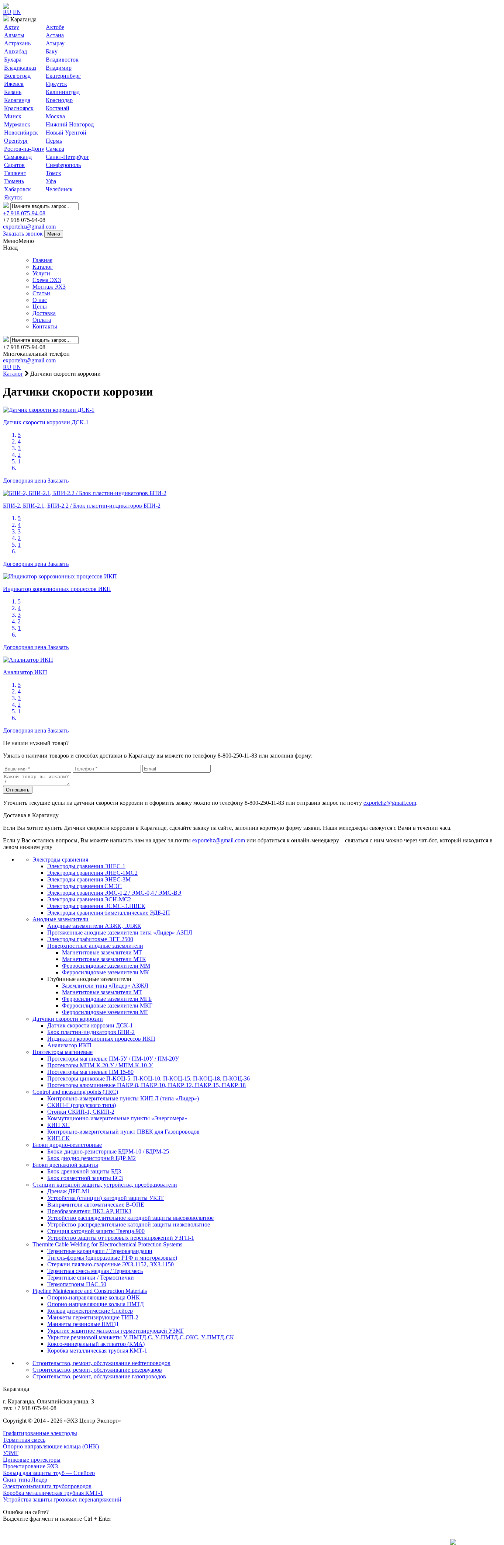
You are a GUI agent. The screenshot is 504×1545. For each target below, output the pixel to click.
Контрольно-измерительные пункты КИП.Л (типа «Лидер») (123, 1098)
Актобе (55, 27)
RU (7, 12)
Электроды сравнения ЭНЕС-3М (89, 879)
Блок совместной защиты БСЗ (85, 1178)
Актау (11, 27)
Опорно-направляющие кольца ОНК (93, 1297)
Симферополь (63, 165)
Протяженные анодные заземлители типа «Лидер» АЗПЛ (119, 932)
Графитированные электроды (40, 1433)
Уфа (51, 181)
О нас (39, 300)
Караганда (17, 100)
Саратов (14, 165)
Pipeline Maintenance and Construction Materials (89, 1291)
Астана (55, 35)
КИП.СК (58, 1138)
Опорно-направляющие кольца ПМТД (95, 1304)
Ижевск (14, 84)
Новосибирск (21, 132)
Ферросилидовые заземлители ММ (106, 966)
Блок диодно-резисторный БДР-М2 (91, 1158)
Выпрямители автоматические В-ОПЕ (95, 1204)
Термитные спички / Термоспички (90, 1277)
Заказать (58, 480)
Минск (12, 116)
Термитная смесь (24, 1440)
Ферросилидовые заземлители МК (105, 972)
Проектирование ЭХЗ (30, 1466)
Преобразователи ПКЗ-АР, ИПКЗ (89, 1211)
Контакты (44, 326)
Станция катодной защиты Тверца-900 (96, 1231)
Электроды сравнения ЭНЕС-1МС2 (92, 873)
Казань (12, 92)
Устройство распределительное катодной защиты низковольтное (128, 1224)
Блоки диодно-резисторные (67, 1145)
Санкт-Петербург (67, 157)
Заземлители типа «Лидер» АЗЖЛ (105, 985)
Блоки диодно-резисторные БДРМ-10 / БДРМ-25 (108, 1151)
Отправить (18, 790)
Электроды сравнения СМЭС (84, 886)
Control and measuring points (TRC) (75, 1092)
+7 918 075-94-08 (24, 213)
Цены (39, 306)
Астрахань (17, 43)
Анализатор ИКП (69, 1045)
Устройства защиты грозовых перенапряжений (62, 1499)
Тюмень (14, 181)
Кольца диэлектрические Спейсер (90, 1311)
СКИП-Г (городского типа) (81, 1105)
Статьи (41, 293)
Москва (55, 116)
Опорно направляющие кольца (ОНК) (51, 1446)
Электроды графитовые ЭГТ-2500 (90, 939)
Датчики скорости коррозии (67, 1019)
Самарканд (18, 157)
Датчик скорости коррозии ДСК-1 (90, 1025)
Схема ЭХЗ (46, 280)
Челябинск (59, 189)
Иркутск (56, 84)
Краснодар (59, 100)
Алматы (14, 35)
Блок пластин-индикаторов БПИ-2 (91, 1032)
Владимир (59, 68)
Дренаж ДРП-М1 (68, 1191)
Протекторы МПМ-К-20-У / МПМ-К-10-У (100, 1065)
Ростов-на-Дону (24, 149)
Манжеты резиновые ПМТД (82, 1324)
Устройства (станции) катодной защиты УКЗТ (105, 1198)
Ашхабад (15, 51)
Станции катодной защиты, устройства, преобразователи (104, 1185)
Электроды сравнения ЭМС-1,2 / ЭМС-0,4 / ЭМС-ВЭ (114, 893)
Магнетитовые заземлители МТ (102, 952)
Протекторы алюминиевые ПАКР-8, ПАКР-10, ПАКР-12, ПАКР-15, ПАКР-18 (146, 1085)
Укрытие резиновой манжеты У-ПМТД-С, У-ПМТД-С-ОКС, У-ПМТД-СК (140, 1337)
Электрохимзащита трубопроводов (47, 1486)
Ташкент (15, 173)
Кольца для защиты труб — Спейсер (49, 1473)
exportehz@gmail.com (29, 226)
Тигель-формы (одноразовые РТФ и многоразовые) (112, 1258)
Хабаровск (17, 189)
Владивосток (62, 59)
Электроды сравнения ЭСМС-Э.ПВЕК (96, 906)
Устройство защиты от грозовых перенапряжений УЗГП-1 (120, 1238)
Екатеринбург (63, 76)
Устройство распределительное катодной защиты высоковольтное (130, 1218)
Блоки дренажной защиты (65, 1165)
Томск (53, 173)
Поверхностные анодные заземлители (95, 946)
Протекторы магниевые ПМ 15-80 (90, 1072)
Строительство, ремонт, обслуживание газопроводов (99, 1376)
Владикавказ (20, 68)
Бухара (12, 59)
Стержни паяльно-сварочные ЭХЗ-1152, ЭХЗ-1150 (110, 1264)
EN (17, 12)
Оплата (41, 320)
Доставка (44, 313)
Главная (42, 260)
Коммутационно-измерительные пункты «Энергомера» (117, 1118)
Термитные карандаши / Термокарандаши (99, 1251)
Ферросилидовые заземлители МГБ (107, 999)
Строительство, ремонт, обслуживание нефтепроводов (101, 1363)
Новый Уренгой (66, 132)
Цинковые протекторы (32, 1460)
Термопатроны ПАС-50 (76, 1284)
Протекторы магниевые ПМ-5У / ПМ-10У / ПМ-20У (113, 1058)
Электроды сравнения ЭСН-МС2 (89, 899)
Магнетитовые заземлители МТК (104, 959)
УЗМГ (10, 1453)
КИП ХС (58, 1125)
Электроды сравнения (60, 859)
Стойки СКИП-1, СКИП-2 (80, 1112)
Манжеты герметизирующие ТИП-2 (92, 1317)
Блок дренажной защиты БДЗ (84, 1171)
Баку (52, 51)
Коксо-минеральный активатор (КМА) (96, 1344)
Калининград (63, 92)
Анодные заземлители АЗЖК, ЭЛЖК (94, 926)
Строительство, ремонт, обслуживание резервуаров (97, 1370)
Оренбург (16, 141)
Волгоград (17, 76)
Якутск (13, 197)
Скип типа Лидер (25, 1479)
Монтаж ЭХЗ (49, 286)
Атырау (55, 43)
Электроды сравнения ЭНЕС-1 (86, 866)
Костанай (57, 108)
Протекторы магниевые (62, 1052)
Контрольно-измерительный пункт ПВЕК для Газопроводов (123, 1131)
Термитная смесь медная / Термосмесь (95, 1271)
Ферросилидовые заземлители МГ (105, 1012)
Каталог (42, 267)
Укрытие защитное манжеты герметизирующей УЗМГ (115, 1330)
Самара (55, 149)
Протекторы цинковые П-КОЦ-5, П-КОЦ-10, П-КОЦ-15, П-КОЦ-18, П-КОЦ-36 (148, 1078)
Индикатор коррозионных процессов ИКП (101, 1039)
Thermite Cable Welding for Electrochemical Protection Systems (107, 1244)
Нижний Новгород (70, 124)
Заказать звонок (23, 233)
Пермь (54, 141)
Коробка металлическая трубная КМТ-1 (97, 1350)
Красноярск (19, 108)
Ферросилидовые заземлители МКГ (107, 1005)
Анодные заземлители (60, 919)
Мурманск (17, 124)
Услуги (41, 273)
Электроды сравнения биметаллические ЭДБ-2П (108, 912)
